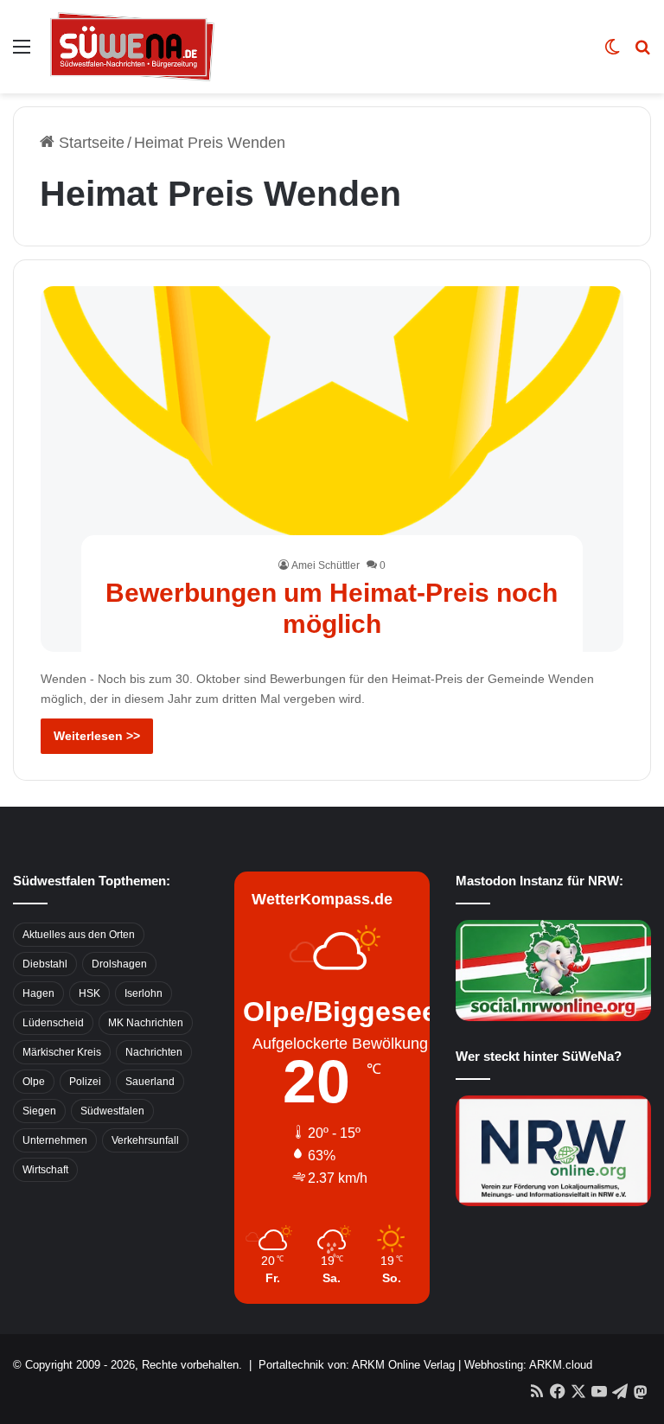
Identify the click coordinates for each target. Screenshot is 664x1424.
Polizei (85, 1082)
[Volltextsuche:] (642, 53)
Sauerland (150, 1082)
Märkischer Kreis (61, 1052)
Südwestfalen (112, 1111)
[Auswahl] (21, 53)
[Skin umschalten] (612, 53)
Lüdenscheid (53, 1023)
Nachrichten (153, 1052)
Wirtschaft (45, 1170)
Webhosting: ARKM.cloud (528, 1364)
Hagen (38, 993)
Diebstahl (44, 964)
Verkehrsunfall (145, 1140)
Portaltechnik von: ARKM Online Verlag (357, 1364)
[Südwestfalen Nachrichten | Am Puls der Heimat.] (132, 46)
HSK (89, 993)
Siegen (39, 1111)
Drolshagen (119, 964)
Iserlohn (143, 993)
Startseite (89, 142)
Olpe (33, 1082)
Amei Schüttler (325, 565)
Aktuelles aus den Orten (78, 935)
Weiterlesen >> (97, 736)
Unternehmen (54, 1140)
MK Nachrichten (145, 1023)
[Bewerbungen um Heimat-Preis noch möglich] (332, 469)
